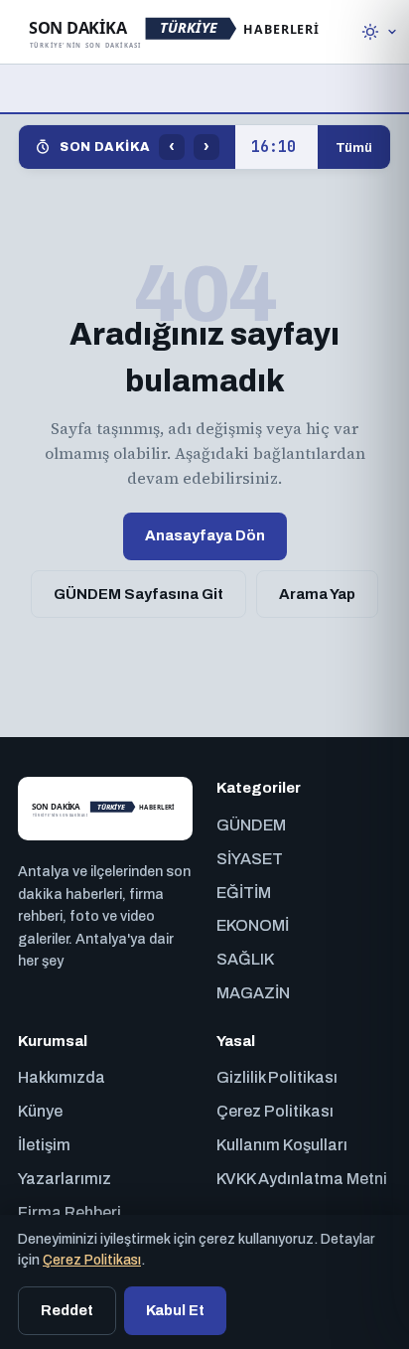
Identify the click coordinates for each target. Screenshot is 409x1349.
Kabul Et (175, 1310)
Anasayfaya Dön (205, 535)
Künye (40, 1111)
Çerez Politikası (275, 1111)
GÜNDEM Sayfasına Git (138, 594)
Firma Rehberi (69, 1212)
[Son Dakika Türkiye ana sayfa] (176, 32)
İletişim (44, 1144)
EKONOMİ (252, 925)
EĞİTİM (243, 892)
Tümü (354, 147)
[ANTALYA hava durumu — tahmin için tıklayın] (379, 32)
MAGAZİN (253, 992)
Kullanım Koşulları (281, 1144)
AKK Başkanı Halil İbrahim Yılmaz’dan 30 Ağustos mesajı (276, 147)
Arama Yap (317, 594)
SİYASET (249, 858)
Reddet (67, 1310)
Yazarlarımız (64, 1178)
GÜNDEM (251, 825)
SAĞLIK (245, 959)
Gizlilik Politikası (277, 1077)
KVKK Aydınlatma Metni (301, 1178)
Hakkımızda (61, 1077)
